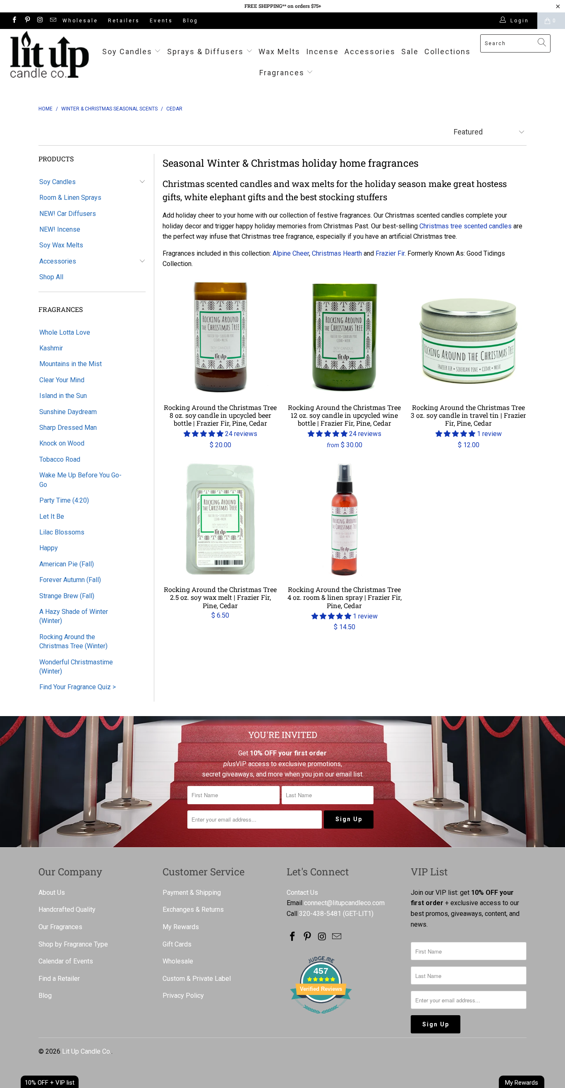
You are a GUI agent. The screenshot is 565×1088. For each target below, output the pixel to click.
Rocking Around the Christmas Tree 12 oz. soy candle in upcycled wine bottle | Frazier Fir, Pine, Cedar (344, 337)
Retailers (124, 21)
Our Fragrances (60, 927)
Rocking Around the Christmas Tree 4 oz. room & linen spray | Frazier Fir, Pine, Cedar (344, 519)
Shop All (51, 277)
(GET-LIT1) (358, 914)
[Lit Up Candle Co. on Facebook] (13, 21)
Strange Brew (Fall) (66, 596)
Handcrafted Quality (67, 909)
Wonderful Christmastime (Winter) (76, 666)
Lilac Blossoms (61, 532)
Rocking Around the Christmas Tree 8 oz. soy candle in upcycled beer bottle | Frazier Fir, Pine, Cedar (220, 337)
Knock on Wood (61, 443)
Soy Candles (128, 51)
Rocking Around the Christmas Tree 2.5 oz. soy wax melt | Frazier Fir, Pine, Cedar (220, 519)
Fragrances (281, 72)
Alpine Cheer (291, 253)
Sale (410, 51)
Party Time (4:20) (64, 500)
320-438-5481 (320, 914)
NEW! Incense (59, 229)
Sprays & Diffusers (206, 51)
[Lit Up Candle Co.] (49, 54)
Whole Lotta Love (64, 332)
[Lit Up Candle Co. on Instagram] (39, 21)
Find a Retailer (59, 979)
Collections (447, 51)
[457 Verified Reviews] (321, 1018)
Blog (190, 21)
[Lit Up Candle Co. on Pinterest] (26, 21)
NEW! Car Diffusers (67, 214)
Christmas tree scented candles (465, 226)
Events (161, 21)
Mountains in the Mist (70, 364)
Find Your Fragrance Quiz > (77, 687)
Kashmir (51, 348)
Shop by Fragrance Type (73, 944)
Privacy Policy (183, 995)
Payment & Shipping (192, 892)
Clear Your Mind (61, 380)
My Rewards (181, 927)
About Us (51, 892)
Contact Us (302, 892)
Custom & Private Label (197, 979)
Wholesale (80, 21)
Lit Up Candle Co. (86, 1051)
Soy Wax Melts (61, 245)
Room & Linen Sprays (70, 197)
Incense (322, 51)
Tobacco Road (59, 459)
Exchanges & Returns (193, 909)
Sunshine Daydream (68, 412)
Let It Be (51, 516)
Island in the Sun (63, 396)
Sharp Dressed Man (68, 427)
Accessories (370, 51)
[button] (203, 434)
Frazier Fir (390, 253)
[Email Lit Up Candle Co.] (52, 21)
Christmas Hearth (337, 253)
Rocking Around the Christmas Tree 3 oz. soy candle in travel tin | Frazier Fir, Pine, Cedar (469, 337)
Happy (48, 548)
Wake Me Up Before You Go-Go (80, 479)
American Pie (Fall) (66, 564)
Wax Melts (279, 51)
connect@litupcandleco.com (344, 903)
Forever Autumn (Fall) (70, 580)
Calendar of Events (65, 961)
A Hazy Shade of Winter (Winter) (73, 616)
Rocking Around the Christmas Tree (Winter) (73, 641)
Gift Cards (177, 944)
